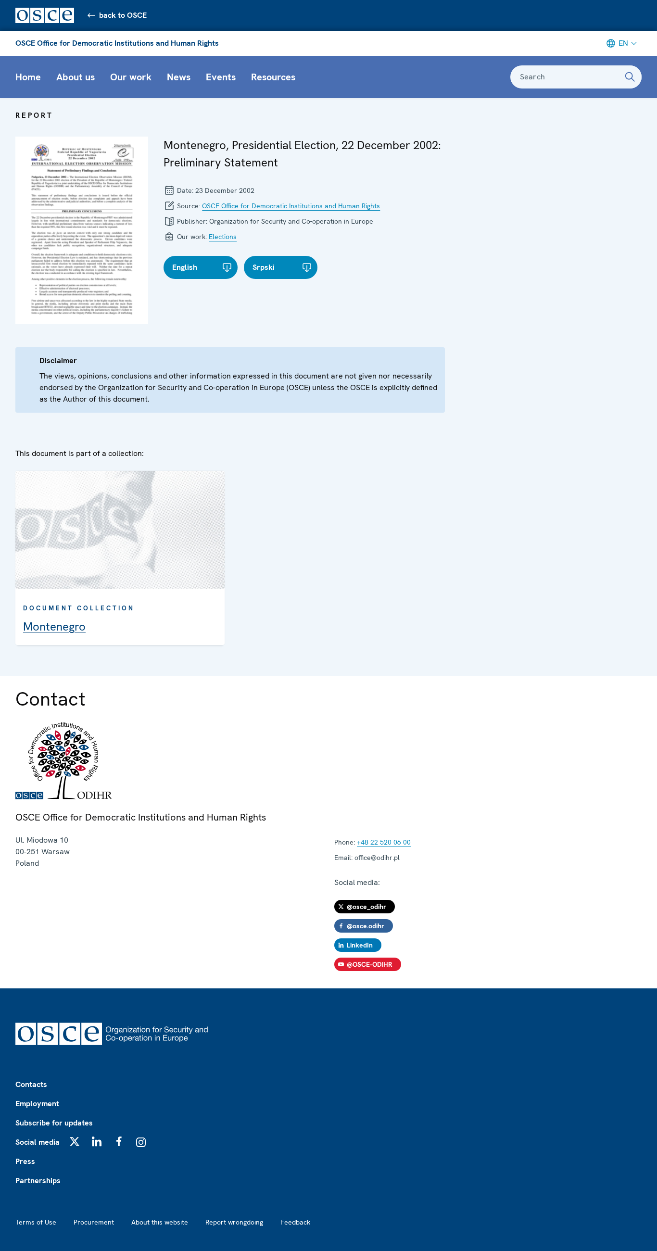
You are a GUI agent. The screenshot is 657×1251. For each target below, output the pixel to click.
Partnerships (38, 1180)
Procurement (94, 1222)
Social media (37, 1142)
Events (221, 77)
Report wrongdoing (234, 1222)
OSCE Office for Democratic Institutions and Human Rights (117, 43)
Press (25, 1161)
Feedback (295, 1222)
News (178, 77)
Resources (273, 77)
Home (28, 77)
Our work (131, 77)
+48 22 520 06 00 (384, 842)
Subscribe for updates (54, 1123)
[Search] (630, 76)
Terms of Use (35, 1222)
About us (75, 77)
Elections (223, 236)
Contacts (31, 1084)
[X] (74, 1141)
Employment (37, 1104)
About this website (159, 1222)
